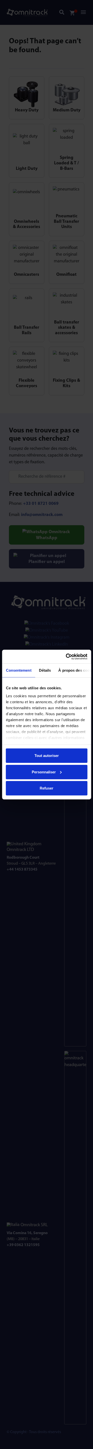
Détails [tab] (45, 670)
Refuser (46, 788)
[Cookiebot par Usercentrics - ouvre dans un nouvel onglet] (66, 656)
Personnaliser (44, 772)
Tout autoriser (46, 755)
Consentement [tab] (18, 670)
